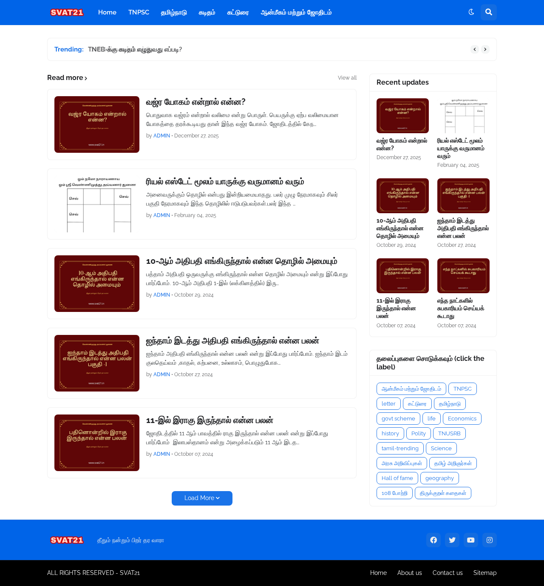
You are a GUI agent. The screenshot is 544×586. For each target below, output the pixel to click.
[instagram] (489, 540)
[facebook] (433, 540)
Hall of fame (397, 478)
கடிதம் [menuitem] (207, 12)
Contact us (448, 572)
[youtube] (471, 540)
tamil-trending (400, 448)
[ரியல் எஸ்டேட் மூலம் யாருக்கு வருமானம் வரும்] (96, 204)
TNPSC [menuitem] (138, 12)
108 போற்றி (395, 493)
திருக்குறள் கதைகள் (443, 493)
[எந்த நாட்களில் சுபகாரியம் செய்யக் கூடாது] (463, 275)
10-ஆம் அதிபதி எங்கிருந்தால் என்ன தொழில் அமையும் (241, 261)
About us (409, 572)
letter (389, 403)
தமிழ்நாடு (450, 403)
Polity (418, 433)
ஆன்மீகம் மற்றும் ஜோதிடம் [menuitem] (296, 12)
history (390, 433)
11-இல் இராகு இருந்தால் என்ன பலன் (209, 420)
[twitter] (452, 540)
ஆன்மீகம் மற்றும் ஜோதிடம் (411, 389)
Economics (462, 418)
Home (378, 572)
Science (441, 448)
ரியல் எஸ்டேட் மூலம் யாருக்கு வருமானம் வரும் (225, 181)
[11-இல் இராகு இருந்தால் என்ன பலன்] (96, 442)
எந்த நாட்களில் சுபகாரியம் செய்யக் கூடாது (460, 308)
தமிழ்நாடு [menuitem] (174, 12)
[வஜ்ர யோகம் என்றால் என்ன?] (96, 124)
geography (439, 478)
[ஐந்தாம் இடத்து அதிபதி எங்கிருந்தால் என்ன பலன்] (96, 363)
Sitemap (485, 572)
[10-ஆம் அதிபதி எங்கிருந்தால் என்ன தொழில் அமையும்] (96, 283)
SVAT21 (130, 572)
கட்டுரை (417, 403)
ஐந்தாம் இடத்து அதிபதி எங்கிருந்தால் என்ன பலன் (232, 340)
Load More (199, 498)
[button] (471, 12)
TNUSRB (449, 433)
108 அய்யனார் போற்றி (118, 49)
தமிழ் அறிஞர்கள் (453, 463)
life (432, 418)
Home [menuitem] (107, 12)
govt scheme (398, 418)
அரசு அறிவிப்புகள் (402, 463)
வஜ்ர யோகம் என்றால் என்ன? (196, 102)
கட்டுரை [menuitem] (238, 12)
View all (347, 77)
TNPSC (462, 389)
